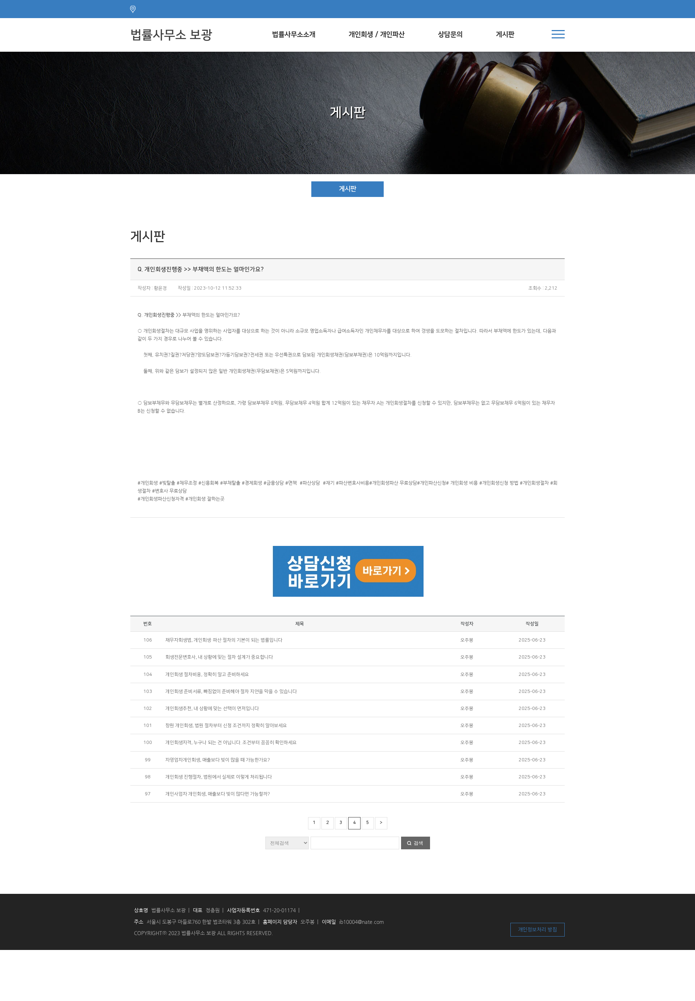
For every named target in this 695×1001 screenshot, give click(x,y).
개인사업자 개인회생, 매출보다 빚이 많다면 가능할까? (217, 793)
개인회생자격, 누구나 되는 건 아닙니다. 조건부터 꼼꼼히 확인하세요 (231, 742)
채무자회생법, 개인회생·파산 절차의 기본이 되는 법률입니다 (223, 640)
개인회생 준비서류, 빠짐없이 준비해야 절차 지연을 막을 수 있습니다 (231, 691)
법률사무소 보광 (171, 35)
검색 (418, 843)
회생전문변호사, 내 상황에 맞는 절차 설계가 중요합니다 (219, 657)
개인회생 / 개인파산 (377, 34)
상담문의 (450, 34)
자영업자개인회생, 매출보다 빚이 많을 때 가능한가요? (217, 759)
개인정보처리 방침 (537, 930)
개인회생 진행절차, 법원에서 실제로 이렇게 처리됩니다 (218, 776)
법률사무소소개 (293, 34)
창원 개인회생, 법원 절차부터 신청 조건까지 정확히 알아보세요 (226, 725)
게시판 (505, 34)
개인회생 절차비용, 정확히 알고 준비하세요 (207, 674)
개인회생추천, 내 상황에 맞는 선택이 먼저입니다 (212, 708)
